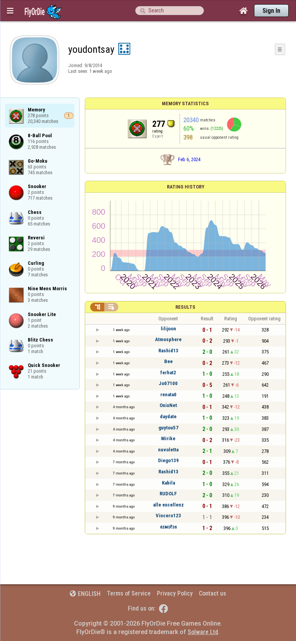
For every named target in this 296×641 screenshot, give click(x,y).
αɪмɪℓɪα (168, 527)
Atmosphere (168, 339)
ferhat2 (168, 372)
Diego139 (168, 460)
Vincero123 (168, 515)
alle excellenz (168, 505)
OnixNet (168, 405)
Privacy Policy (175, 593)
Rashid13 (168, 350)
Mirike (168, 438)
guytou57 (168, 428)
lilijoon (168, 328)
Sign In (271, 10)
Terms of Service (129, 593)
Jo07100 (168, 383)
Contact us (212, 593)
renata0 (168, 394)
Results (185, 307)
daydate (168, 416)
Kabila (168, 483)
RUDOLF (168, 493)
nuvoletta (168, 450)
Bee (168, 361)
